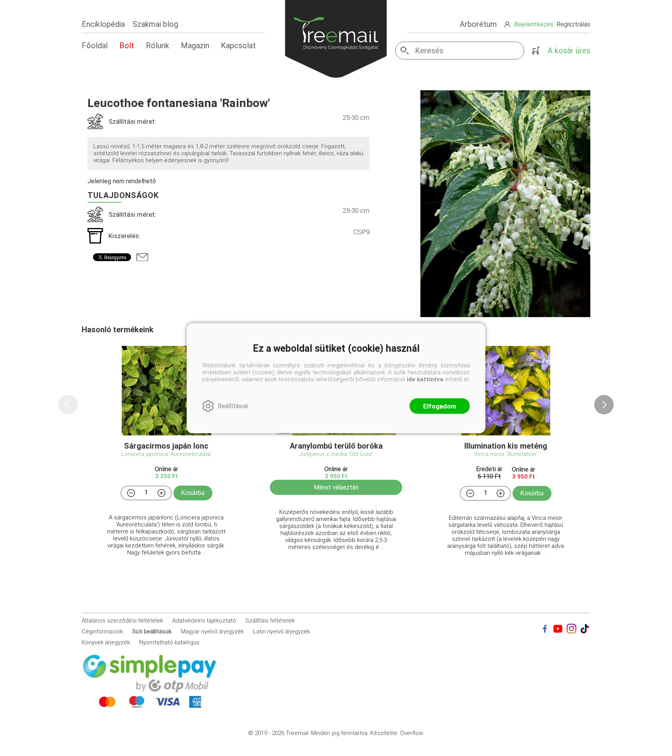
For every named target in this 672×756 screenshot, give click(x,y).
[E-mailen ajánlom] (142, 257)
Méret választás (336, 487)
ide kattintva (425, 378)
